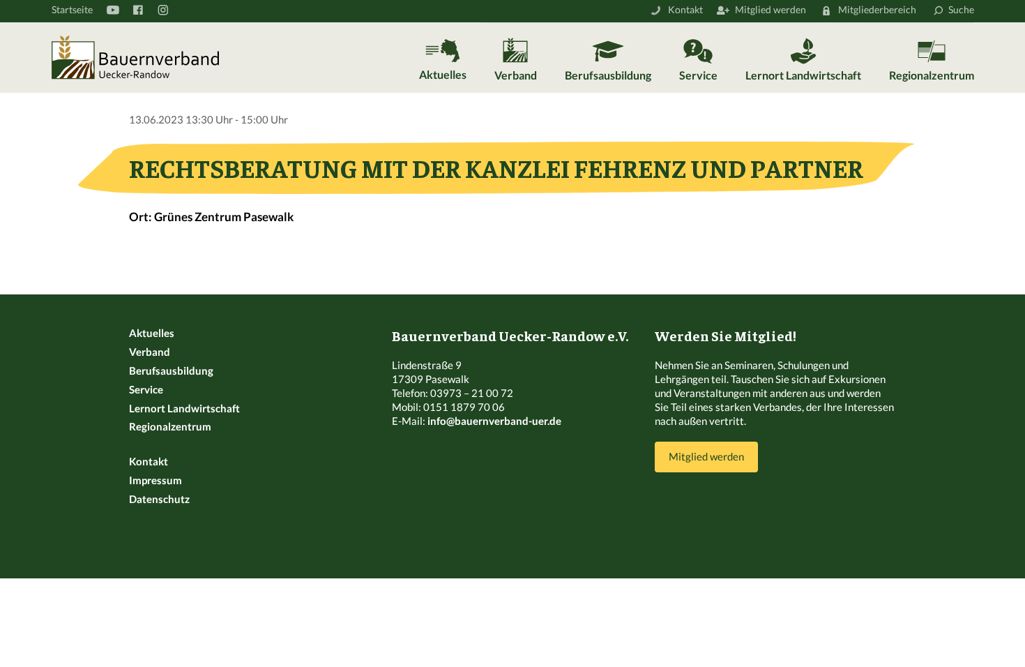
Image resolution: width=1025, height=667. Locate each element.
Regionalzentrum (931, 75)
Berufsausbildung (608, 75)
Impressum (155, 480)
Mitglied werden (770, 9)
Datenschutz (159, 499)
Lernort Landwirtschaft (803, 75)
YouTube (112, 10)
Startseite (72, 9)
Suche (961, 9)
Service (698, 75)
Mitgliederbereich (877, 9)
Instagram (162, 10)
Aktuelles (442, 74)
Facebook (137, 10)
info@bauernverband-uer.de (494, 420)
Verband (515, 75)
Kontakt (685, 9)
